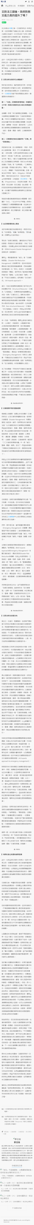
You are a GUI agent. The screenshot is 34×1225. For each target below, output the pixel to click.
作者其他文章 (17, 1165)
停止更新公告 (10, 5)
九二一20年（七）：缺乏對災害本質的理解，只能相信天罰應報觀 (17, 1190)
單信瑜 (3, 20)
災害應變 (13, 1132)
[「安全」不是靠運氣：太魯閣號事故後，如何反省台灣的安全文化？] (17, 1171)
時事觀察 (21, 5)
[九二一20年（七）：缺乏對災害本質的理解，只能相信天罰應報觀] (17, 1184)
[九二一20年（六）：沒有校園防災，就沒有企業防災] (17, 1197)
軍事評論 (30, 5)
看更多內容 (18, 1208)
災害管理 (21, 1132)
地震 (4, 1134)
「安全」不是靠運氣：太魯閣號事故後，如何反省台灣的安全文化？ (16, 1177)
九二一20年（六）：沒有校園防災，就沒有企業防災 (17, 1201)
